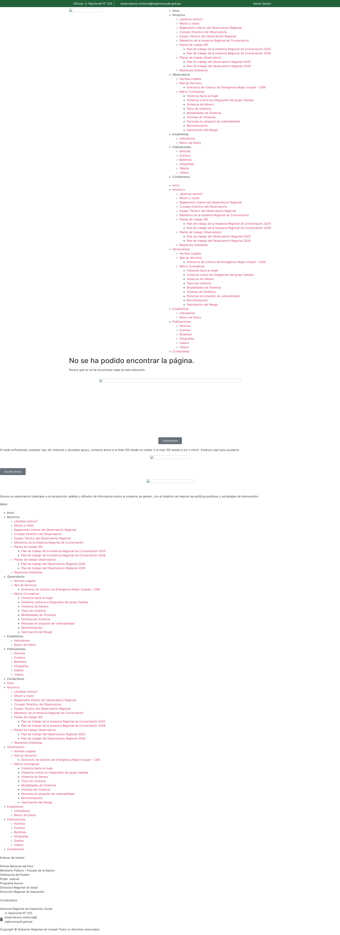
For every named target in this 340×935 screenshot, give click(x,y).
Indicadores (187, 138)
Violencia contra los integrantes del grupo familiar (220, 100)
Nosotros (178, 15)
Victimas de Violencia (201, 117)
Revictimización (197, 125)
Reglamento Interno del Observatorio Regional (211, 27)
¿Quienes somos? (191, 19)
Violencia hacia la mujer (202, 96)
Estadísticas (180, 134)
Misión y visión (189, 23)
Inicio (176, 10)
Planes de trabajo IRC (194, 44)
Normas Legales (190, 79)
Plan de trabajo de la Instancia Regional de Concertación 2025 (229, 49)
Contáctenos (181, 177)
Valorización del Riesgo (202, 130)
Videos (184, 172)
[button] (218, 181)
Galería (184, 168)
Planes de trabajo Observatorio (200, 57)
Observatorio (181, 74)
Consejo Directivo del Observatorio (203, 32)
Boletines (186, 159)
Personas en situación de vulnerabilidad (213, 121)
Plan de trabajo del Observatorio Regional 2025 (219, 62)
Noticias (185, 151)
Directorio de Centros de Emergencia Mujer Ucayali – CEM (226, 87)
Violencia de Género (200, 104)
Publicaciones (181, 147)
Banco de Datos (190, 142)
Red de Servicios (191, 83)
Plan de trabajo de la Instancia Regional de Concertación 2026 (229, 53)
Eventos (185, 155)
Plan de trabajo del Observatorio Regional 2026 (219, 66)
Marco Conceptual (192, 91)
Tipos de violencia (199, 108)
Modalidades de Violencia (204, 113)
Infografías (187, 164)
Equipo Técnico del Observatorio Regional (208, 36)
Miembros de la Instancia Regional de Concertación (214, 40)
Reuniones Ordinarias (194, 70)
